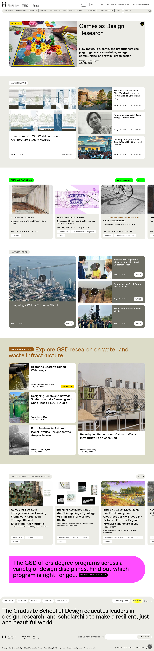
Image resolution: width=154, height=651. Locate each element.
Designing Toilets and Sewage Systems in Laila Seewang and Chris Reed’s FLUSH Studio (51, 399)
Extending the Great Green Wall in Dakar (127, 285)
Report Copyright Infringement (54, 648)
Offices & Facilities (58, 11)
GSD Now (137, 601)
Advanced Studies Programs (83, 232)
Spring (15, 541)
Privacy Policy (7, 648)
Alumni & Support (106, 11)
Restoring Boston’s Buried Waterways (48, 368)
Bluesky (22, 601)
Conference (63, 232)
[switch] (83, 4)
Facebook (8, 601)
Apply (93, 4)
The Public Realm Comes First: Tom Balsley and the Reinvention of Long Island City (127, 94)
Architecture (17, 538)
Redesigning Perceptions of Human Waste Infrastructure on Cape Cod (108, 436)
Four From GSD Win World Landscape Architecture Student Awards (36, 138)
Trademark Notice (90, 648)
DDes (61, 235)
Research (33, 11)
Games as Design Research (101, 29)
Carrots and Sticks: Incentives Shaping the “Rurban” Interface (76, 220)
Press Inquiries (121, 601)
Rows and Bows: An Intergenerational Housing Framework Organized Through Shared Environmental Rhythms (28, 517)
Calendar (91, 11)
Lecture (16, 235)
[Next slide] (143, 180)
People (43, 11)
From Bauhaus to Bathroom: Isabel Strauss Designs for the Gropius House (51, 432)
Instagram (62, 601)
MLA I (130, 538)
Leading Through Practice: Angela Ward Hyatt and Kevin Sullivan (128, 142)
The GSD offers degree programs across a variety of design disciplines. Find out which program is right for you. (71, 569)
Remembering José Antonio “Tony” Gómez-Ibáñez (127, 116)
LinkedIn (48, 601)
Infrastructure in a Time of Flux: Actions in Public (29, 220)
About (118, 11)
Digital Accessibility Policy (33, 648)
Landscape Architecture (125, 235)
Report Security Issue (74, 648)
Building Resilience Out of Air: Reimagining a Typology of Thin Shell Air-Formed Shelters (76, 515)
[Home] (20, 637)
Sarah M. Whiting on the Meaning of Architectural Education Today (126, 262)
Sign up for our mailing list (91, 637)
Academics (8, 11)
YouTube (35, 601)
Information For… (141, 4)
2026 (39, 538)
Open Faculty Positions (118, 4)
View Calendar (124, 180)
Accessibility (18, 648)
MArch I (30, 538)
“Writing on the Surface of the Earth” (119, 223)
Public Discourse (76, 11)
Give (102, 4)
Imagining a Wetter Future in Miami (34, 305)
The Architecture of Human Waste (127, 310)
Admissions (21, 11)
